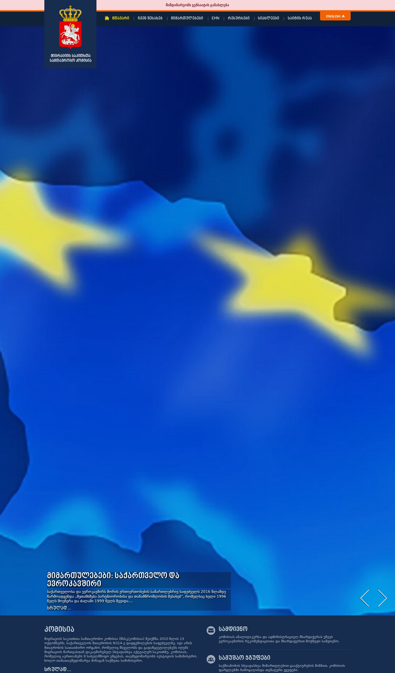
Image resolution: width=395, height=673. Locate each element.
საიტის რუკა (300, 18)
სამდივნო (233, 629)
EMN (215, 18)
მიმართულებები (187, 18)
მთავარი (120, 18)
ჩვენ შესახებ (150, 18)
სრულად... (59, 608)
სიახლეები (268, 18)
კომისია (59, 630)
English (333, 16)
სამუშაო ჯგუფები (244, 658)
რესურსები (239, 18)
